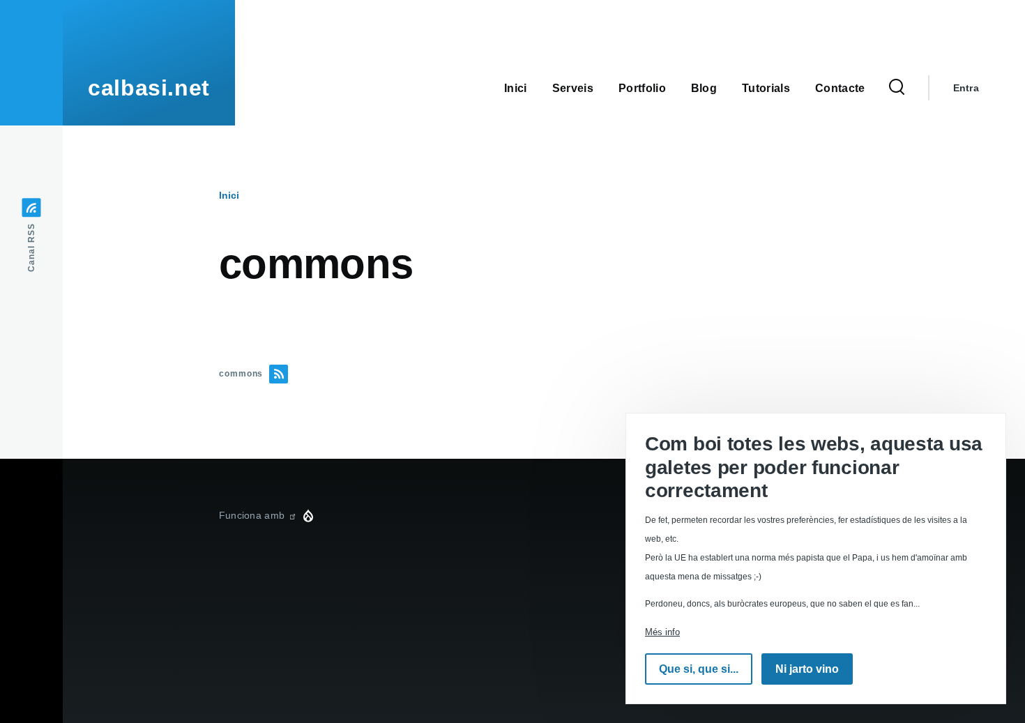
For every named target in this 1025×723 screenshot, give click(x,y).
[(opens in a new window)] (292, 515)
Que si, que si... (698, 669)
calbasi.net (149, 87)
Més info (662, 632)
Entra (966, 87)
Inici (229, 195)
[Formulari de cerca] (897, 87)
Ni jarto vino (807, 669)
